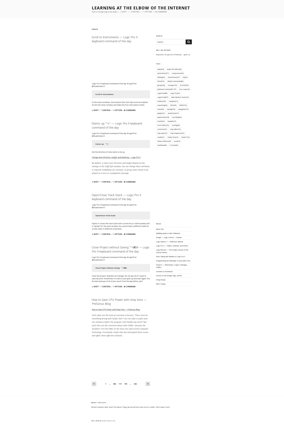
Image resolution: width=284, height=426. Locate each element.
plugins (161, 113)
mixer (160, 109)
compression (178, 73)
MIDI (183, 105)
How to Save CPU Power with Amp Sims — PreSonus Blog (119, 302)
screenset (162, 129)
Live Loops (184, 89)
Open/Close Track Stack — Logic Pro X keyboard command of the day (116, 197)
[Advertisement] (121, 62)
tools (185, 137)
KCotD (184, 85)
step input (162, 133)
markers (161, 101)
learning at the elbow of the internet (141, 8)
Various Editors (164, 141)
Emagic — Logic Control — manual (168, 237)
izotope (172, 85)
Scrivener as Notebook (164, 271)
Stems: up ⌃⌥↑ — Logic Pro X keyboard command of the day (117, 125)
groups (161, 85)
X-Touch (174, 145)
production (173, 113)
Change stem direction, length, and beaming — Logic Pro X (116, 157)
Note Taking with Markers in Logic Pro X (170, 256)
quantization (163, 117)
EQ (185, 77)
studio (161, 137)
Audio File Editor (174, 69)
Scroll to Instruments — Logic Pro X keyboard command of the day (115, 39)
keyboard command (166, 89)
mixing (171, 109)
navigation (183, 109)
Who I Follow (161, 284)
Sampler (172, 121)
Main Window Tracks (180, 97)
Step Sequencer (177, 133)
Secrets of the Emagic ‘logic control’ (169, 276)
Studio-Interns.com (108, 421)
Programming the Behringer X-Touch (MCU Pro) (173, 261)
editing (161, 77)
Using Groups (161, 280)
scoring (176, 125)
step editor (175, 129)
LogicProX (162, 97)
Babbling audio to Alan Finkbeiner (168, 233)
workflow (162, 145)
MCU (173, 105)
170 (126, 384)
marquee (173, 101)
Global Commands (175, 81)
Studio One (173, 137)
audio (160, 69)
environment (174, 77)
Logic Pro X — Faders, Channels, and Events (172, 246)
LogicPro (162, 93)
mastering (162, 105)
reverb (161, 121)
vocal (177, 141)
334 (136, 384)
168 (115, 384)
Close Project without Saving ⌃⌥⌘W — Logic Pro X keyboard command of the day (121, 249)
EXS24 (161, 81)
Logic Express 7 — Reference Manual (169, 242)
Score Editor (163, 125)
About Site (160, 229)
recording (177, 117)
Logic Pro (175, 93)
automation (163, 73)
